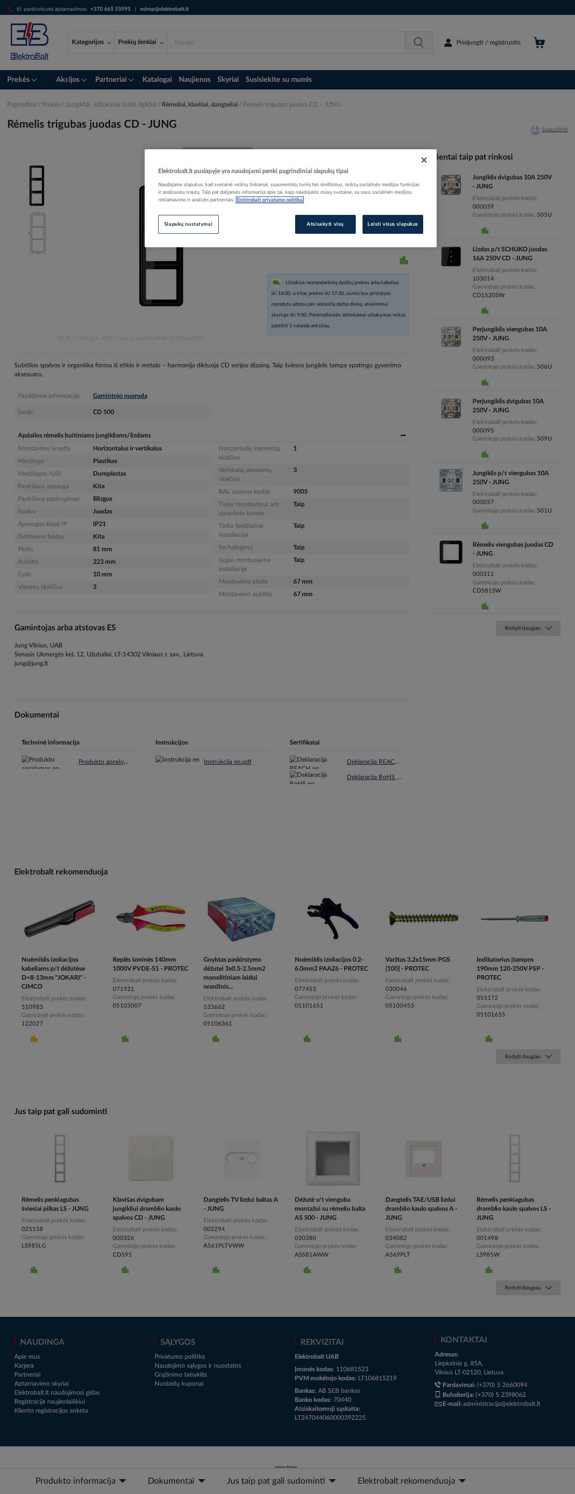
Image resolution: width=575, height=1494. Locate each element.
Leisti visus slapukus (392, 224)
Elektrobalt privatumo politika (270, 199)
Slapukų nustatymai (188, 224)
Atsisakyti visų (325, 224)
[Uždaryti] (424, 160)
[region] (291, 198)
